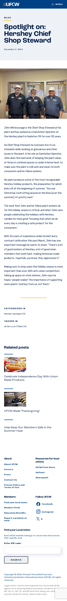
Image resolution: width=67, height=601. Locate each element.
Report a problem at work (15, 519)
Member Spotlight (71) (14, 314)
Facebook (47, 504)
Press (7, 474)
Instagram (48, 512)
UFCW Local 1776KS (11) (15, 326)
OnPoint (40, 472)
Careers (8, 469)
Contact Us (10, 480)
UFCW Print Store (45, 467)
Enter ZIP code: (12, 543)
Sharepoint (42, 477)
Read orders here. (38, 594)
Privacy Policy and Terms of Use (14, 486)
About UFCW (11, 464)
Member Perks (12, 507)
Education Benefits (15, 513)
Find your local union (15, 502)
